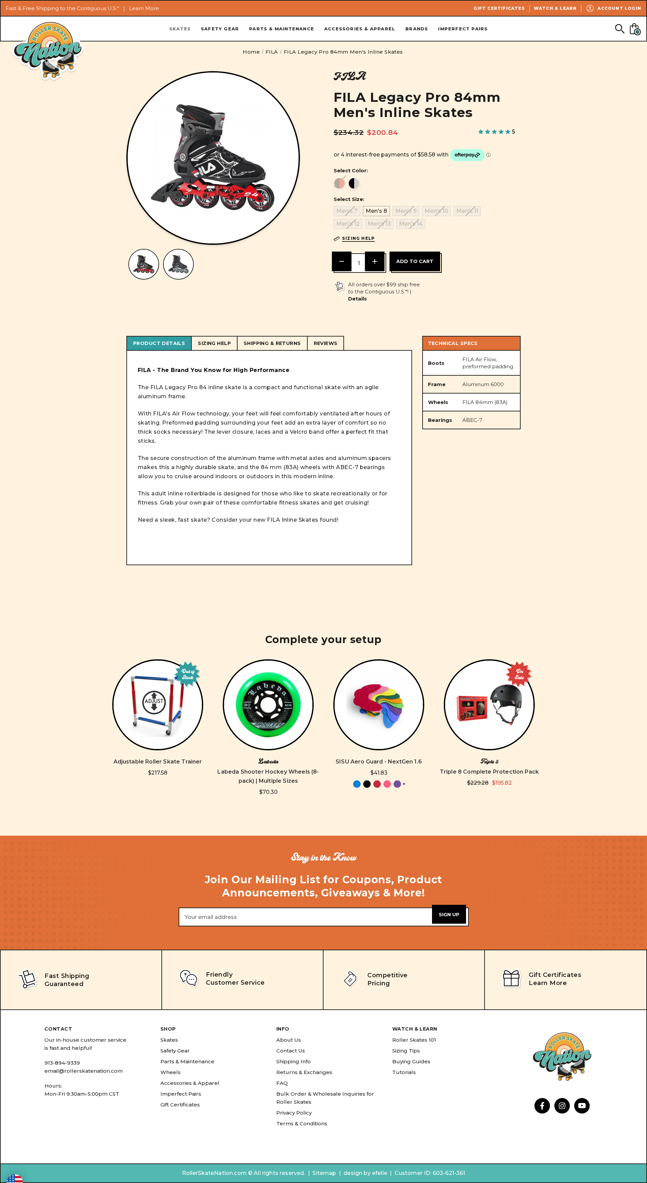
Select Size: (349, 199)
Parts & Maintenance (281, 28)
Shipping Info (293, 1061)
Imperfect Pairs (463, 28)
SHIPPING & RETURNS (272, 343)
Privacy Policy (294, 1112)
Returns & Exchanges (304, 1072)
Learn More (144, 8)
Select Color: (351, 170)
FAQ (282, 1083)
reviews (326, 343)
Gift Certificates (499, 8)
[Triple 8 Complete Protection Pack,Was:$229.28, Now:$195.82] (489, 705)
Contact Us (290, 1050)
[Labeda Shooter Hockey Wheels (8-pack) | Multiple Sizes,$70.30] (268, 705)
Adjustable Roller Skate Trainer (158, 761)
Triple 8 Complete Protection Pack (489, 772)
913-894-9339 (62, 1063)
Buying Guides (411, 1061)
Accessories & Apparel (359, 28)
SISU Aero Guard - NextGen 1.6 (379, 761)
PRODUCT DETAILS (159, 343)
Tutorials (404, 1072)
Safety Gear (220, 28)
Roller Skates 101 (414, 1040)
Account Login (619, 8)
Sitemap (324, 1173)
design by (356, 1173)
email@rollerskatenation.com (83, 1071)
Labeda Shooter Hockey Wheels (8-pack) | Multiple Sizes (268, 776)
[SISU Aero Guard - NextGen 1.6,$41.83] (379, 705)
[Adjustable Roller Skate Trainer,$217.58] (158, 705)
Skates (180, 28)
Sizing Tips (406, 1050)
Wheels (170, 1072)
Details (357, 298)
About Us (288, 1040)
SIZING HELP (214, 343)
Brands (416, 28)
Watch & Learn (555, 8)
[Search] (619, 28)
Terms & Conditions (301, 1123)
